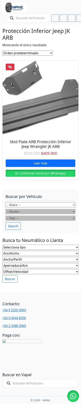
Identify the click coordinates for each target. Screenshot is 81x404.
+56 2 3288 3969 (14, 326)
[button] (73, 396)
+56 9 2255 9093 (14, 310)
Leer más (40, 163)
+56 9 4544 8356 (14, 318)
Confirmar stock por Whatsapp (42, 173)
